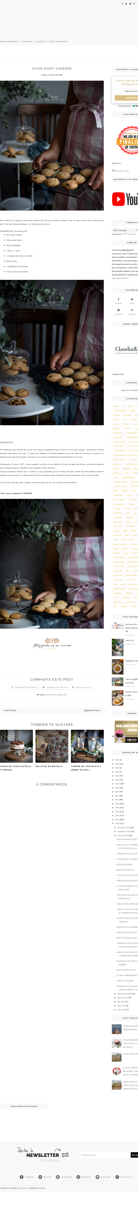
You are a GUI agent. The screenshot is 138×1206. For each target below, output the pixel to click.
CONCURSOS (117, 464)
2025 (117, 764)
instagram (118, 314)
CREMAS (116, 468)
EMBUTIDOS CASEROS (120, 486)
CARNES (116, 424)
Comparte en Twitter (57, 687)
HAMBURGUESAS (119, 504)
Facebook (118, 303)
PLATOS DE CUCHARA (120, 544)
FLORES (115, 491)
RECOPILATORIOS (118, 562)
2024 (117, 768)
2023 (117, 772)
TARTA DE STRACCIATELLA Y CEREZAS (15, 768)
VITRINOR (123, 606)
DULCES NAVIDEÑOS (128, 477)
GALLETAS (62, 694)
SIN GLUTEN (131, 580)
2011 (117, 819)
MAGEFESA (130, 517)
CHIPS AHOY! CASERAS (127, 859)
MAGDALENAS (118, 517)
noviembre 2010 (124, 831)
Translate (132, 234)
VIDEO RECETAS (131, 602)
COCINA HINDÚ (118, 446)
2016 (117, 799)
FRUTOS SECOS (118, 495)
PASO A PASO (117, 535)
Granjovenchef (119, 499)
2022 (117, 776)
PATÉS (115, 540)
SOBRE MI (40, 41)
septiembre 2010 (124, 994)
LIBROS (127, 513)
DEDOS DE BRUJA (124, 864)
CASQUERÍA (126, 424)
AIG (123, 406)
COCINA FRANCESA (119, 442)
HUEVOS (127, 508)
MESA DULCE (117, 526)
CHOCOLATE (50, 694)
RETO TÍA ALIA (117, 571)
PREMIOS (125, 548)
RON (127, 571)
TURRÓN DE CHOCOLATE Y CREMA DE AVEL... (86, 768)
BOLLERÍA (116, 419)
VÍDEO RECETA (118, 602)
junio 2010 (121, 1005)
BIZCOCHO (116, 415)
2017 (117, 796)
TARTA (115, 584)
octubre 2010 (123, 835)
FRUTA (134, 491)
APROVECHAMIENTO (120, 410)
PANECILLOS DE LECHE (127, 932)
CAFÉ (125, 419)
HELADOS (131, 504)
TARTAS (123, 584)
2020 (117, 784)
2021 (117, 780)
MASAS (128, 522)
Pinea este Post (83, 687)
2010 (117, 823)
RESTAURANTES (118, 566)
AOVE (130, 406)
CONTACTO (27, 41)
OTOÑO (133, 531)
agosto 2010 (122, 997)
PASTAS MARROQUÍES (127, 839)
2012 (117, 815)
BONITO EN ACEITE (125, 870)
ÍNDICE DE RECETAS (58, 41)
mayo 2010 (121, 1009)
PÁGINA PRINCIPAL (9, 41)
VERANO (116, 597)
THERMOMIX (117, 593)
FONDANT (125, 491)
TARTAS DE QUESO (119, 589)
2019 (117, 788)
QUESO (126, 553)
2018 (117, 791)
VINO (115, 606)
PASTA (127, 535)
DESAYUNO (117, 473)
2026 (117, 760)
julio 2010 (121, 1001)
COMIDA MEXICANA (119, 459)
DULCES (115, 477)
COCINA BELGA (118, 437)
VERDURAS (126, 597)
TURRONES (128, 593)
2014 (117, 807)
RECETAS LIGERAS (119, 557)
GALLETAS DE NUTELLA (49, 766)
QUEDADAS (117, 553)
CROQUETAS (126, 468)
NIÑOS (125, 531)
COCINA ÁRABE (118, 433)
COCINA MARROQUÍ (119, 451)
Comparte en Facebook (26, 687)
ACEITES (115, 406)
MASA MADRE (118, 522)
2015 (117, 803)
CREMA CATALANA (125, 981)
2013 (117, 811)
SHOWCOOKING (118, 580)
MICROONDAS (129, 526)
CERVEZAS (116, 428)
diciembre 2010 (123, 827)
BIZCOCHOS (127, 415)
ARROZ (132, 410)
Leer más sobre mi (120, 278)
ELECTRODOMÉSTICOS (120, 482)
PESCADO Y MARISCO (127, 540)
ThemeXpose (23, 1188)
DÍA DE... (126, 473)
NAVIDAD (116, 531)
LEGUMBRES (117, 513)
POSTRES (116, 548)
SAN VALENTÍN (118, 575)
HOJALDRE (116, 508)
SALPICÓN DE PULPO (126, 970)
